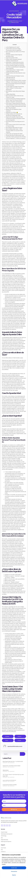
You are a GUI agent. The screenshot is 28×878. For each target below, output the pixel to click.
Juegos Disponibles (10, 94)
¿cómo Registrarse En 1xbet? (12, 47)
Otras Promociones (10, 79)
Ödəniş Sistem (6, 770)
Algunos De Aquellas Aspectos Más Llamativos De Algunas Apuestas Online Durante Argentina (15, 118)
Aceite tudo (14, 867)
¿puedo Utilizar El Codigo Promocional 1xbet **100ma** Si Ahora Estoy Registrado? (15, 88)
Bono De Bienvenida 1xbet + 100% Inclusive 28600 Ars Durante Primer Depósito (14, 130)
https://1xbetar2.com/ (7, 282)
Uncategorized (14, 11)
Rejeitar (14, 875)
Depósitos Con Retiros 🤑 (12, 112)
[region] (14, 865)
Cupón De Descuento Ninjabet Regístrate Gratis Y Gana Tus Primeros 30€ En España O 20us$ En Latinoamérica (15, 100)
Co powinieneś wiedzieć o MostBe (10, 784)
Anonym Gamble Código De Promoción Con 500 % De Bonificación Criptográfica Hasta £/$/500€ (15, 67)
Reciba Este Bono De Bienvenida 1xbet (15, 135)
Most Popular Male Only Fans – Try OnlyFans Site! (13, 761)
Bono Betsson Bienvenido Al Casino (14, 127)
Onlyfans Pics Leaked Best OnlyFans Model (11, 765)
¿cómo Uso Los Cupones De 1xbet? (14, 133)
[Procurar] (22, 754)
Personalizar (14, 871)
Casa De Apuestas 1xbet (12, 57)
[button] (3, 3)
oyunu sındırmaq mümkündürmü (9, 780)
